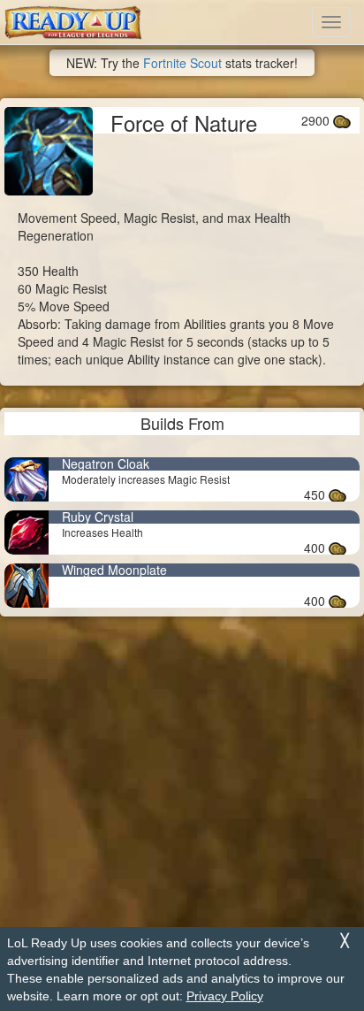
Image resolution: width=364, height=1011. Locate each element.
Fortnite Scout (182, 63)
